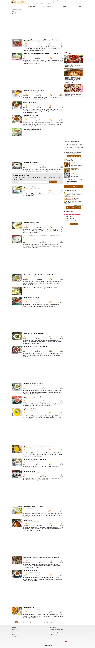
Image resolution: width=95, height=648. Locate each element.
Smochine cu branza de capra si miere (76, 175)
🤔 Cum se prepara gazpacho (71, 198)
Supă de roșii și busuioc (30, 116)
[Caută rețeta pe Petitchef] (75, 3)
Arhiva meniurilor (70, 179)
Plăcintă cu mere (70, 218)
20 (51, 622)
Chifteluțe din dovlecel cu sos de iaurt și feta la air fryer (77, 165)
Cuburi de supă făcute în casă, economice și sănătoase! (41, 557)
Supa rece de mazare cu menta (33, 383)
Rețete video (15, 629)
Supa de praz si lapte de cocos (33, 506)
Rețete (32, 7)
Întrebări (64, 7)
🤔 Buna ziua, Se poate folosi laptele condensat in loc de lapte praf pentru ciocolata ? (73, 194)
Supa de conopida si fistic (31, 222)
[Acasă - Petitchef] (12, 9)
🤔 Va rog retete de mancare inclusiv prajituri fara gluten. (73, 202)
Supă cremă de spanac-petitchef (33, 333)
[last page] (58, 622)
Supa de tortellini (28, 607)
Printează (79, 179)
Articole (48, 7)
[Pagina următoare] (54, 622)
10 (48, 622)
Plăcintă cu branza (70, 216)
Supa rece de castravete (30, 162)
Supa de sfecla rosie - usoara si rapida (35, 346)
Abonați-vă (53, 182)
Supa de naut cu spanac (30, 570)
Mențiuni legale (53, 634)
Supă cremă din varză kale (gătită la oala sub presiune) (40, 53)
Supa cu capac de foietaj (31, 297)
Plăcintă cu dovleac (71, 220)
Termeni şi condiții (53, 632)
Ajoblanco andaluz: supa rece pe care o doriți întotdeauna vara (41, 236)
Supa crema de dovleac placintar (33, 90)
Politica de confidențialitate (56, 629)
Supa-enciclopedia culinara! (32, 129)
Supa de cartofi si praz (30, 187)
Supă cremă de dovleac (30, 409)
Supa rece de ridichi (29, 471)
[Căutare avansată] (77, 3)
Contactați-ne (52, 627)
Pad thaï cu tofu (75, 169)
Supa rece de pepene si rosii (32, 397)
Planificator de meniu (73, 156)
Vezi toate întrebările (78, 205)
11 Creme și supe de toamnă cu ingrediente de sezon (40, 288)
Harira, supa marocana (30, 102)
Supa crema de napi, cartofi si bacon (35, 459)
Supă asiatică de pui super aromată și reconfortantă (39, 274)
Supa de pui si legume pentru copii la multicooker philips (41, 40)
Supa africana (27, 520)
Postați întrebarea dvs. (74, 207)
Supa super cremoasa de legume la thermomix (38, 446)
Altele (80, 7)
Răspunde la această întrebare (70, 196)
